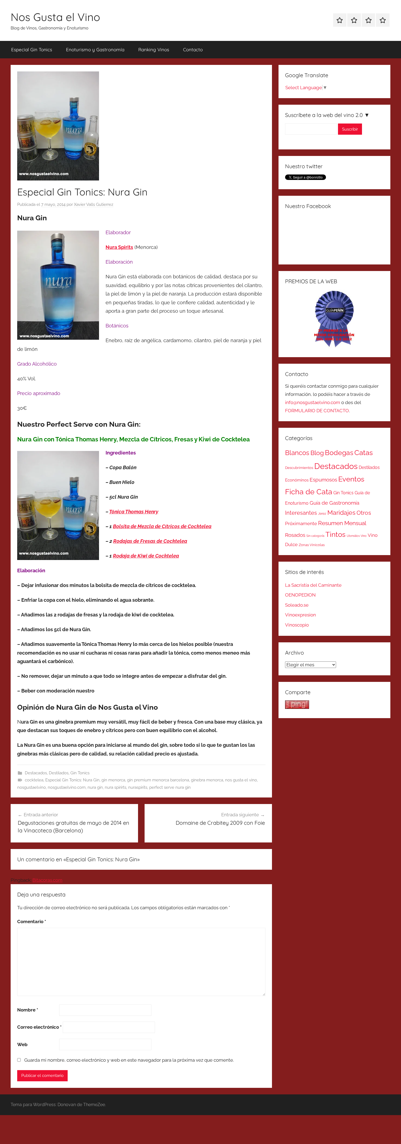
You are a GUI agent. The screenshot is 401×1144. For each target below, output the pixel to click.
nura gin (95, 787)
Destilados (58, 772)
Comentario (31, 921)
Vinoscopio (297, 625)
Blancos (297, 453)
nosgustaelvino (31, 787)
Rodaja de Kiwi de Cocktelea (146, 556)
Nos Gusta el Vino (55, 17)
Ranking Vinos (153, 49)
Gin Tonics (79, 772)
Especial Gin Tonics (31, 49)
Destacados (36, 772)
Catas (363, 452)
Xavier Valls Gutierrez (93, 204)
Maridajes (341, 512)
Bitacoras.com (47, 880)
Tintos (335, 534)
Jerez (322, 514)
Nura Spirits (119, 247)
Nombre (27, 1010)
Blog (317, 452)
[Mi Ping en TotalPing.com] (297, 707)
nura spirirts (115, 787)
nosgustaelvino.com (67, 787)
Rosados (295, 535)
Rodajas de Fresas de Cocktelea (150, 541)
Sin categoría (315, 535)
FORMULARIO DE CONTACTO (317, 410)
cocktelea (34, 780)
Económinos (297, 480)
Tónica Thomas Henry (133, 511)
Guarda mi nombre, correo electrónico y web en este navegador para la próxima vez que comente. (129, 1060)
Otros (364, 513)
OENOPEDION (300, 595)
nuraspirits (137, 787)
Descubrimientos (299, 468)
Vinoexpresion (300, 615)
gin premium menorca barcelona (158, 780)
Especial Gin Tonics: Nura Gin (72, 780)
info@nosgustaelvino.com (312, 402)
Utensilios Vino (357, 535)
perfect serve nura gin (170, 787)
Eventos (351, 479)
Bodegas (339, 453)
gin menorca (113, 780)
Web (22, 1044)
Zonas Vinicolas (312, 545)
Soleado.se (297, 605)
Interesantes (301, 513)
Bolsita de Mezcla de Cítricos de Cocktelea (162, 526)
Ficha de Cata (308, 491)
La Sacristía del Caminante (313, 585)
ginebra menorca (207, 780)
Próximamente (301, 523)
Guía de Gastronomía (334, 503)
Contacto (193, 49)
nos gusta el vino (241, 780)
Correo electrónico (39, 1027)
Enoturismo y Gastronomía (95, 49)
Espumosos (323, 480)
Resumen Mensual (342, 523)
